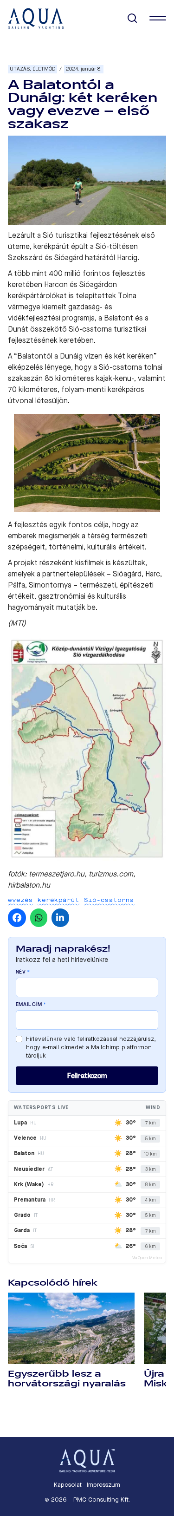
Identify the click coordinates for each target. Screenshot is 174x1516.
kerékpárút (58, 900)
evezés (20, 900)
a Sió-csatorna (117, 367)
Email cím (31, 1004)
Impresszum (103, 1485)
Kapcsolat (68, 1485)
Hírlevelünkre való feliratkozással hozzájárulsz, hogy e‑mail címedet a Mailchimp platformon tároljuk (91, 1047)
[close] (157, 18)
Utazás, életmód (32, 68)
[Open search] (132, 18)
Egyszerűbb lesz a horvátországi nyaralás (67, 1379)
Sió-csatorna (109, 900)
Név (23, 972)
